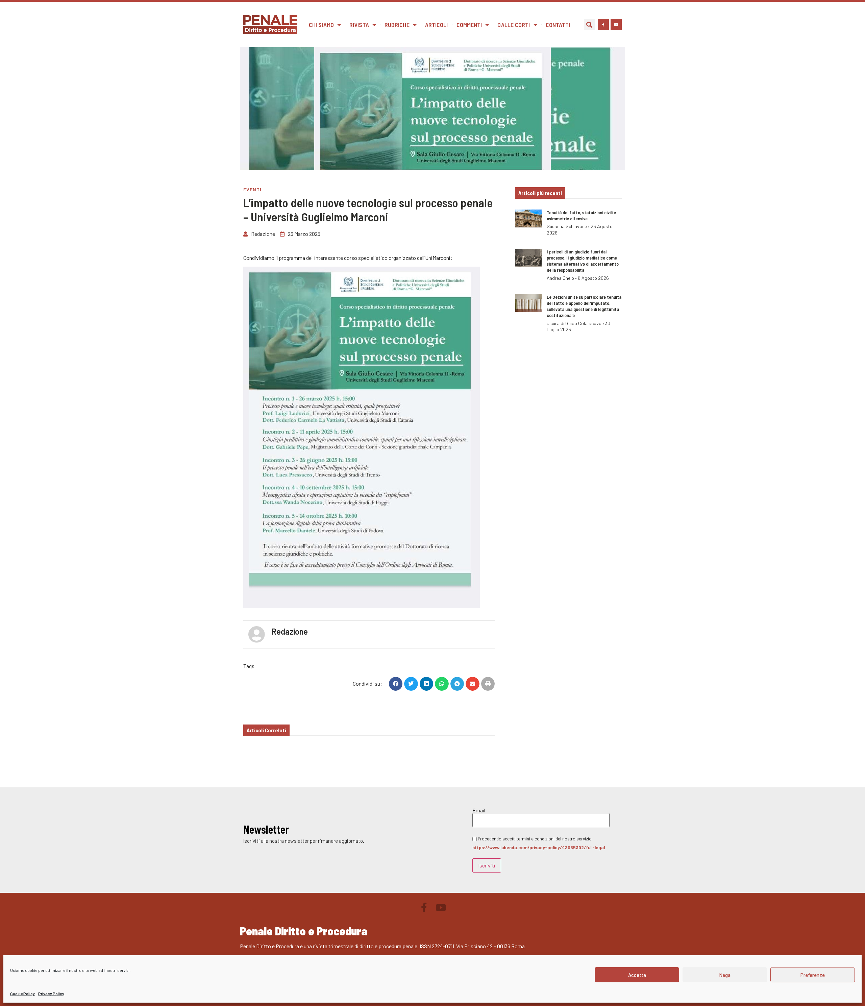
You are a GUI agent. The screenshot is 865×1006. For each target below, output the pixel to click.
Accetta (637, 975)
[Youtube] (616, 24)
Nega (725, 975)
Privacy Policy (51, 993)
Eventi (252, 189)
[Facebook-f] (603, 24)
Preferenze (812, 975)
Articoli (436, 24)
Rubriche (397, 24)
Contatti (558, 24)
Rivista (359, 24)
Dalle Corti (513, 24)
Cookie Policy (22, 993)
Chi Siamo (321, 24)
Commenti (469, 24)
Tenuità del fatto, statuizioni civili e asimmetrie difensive (581, 215)
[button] (589, 24)
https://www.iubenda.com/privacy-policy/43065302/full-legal (538, 847)
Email (478, 810)
